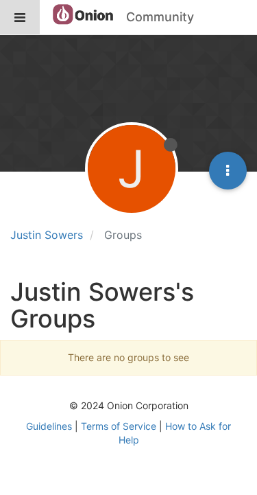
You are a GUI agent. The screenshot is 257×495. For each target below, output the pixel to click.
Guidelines (49, 426)
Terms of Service (118, 426)
